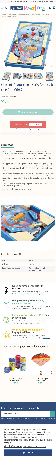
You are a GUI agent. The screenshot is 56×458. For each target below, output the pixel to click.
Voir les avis (46, 338)
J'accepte (28, 452)
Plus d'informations (13, 446)
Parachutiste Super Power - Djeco (41, 380)
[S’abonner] (52, 414)
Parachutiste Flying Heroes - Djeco (15, 380)
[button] (4, 372)
